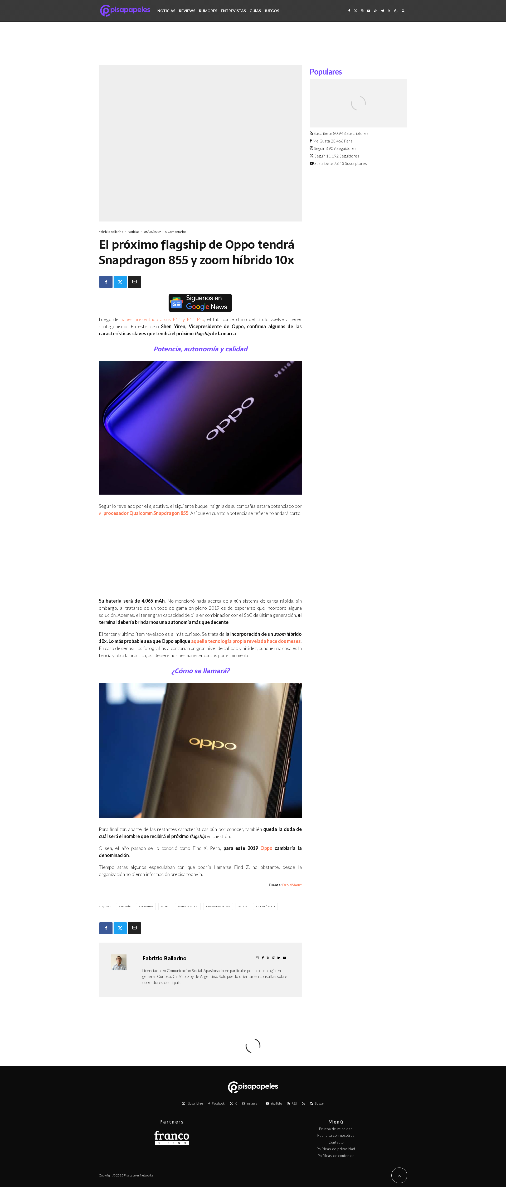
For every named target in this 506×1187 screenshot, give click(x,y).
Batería (125, 906)
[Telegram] (382, 10)
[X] (355, 10)
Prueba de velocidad (336, 1129)
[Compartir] (106, 282)
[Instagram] (362, 10)
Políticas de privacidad (336, 1149)
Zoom (243, 906)
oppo (166, 906)
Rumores (208, 10)
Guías (255, 10)
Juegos (272, 10)
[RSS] (389, 10)
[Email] (134, 282)
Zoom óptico (266, 906)
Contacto (336, 1142)
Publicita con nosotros (336, 1135)
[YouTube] (368, 10)
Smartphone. (188, 906)
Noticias (166, 10)
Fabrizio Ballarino (111, 232)
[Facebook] (349, 10)
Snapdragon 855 (219, 906)
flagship (146, 906)
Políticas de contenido (336, 1156)
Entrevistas (233, 10)
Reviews (187, 10)
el (143, 513)
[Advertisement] (253, 47)
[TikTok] (375, 10)
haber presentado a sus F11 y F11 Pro (162, 319)
